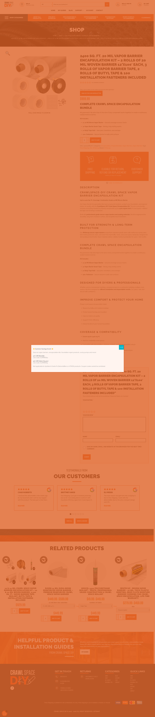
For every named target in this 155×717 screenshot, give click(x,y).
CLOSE (121, 347)
